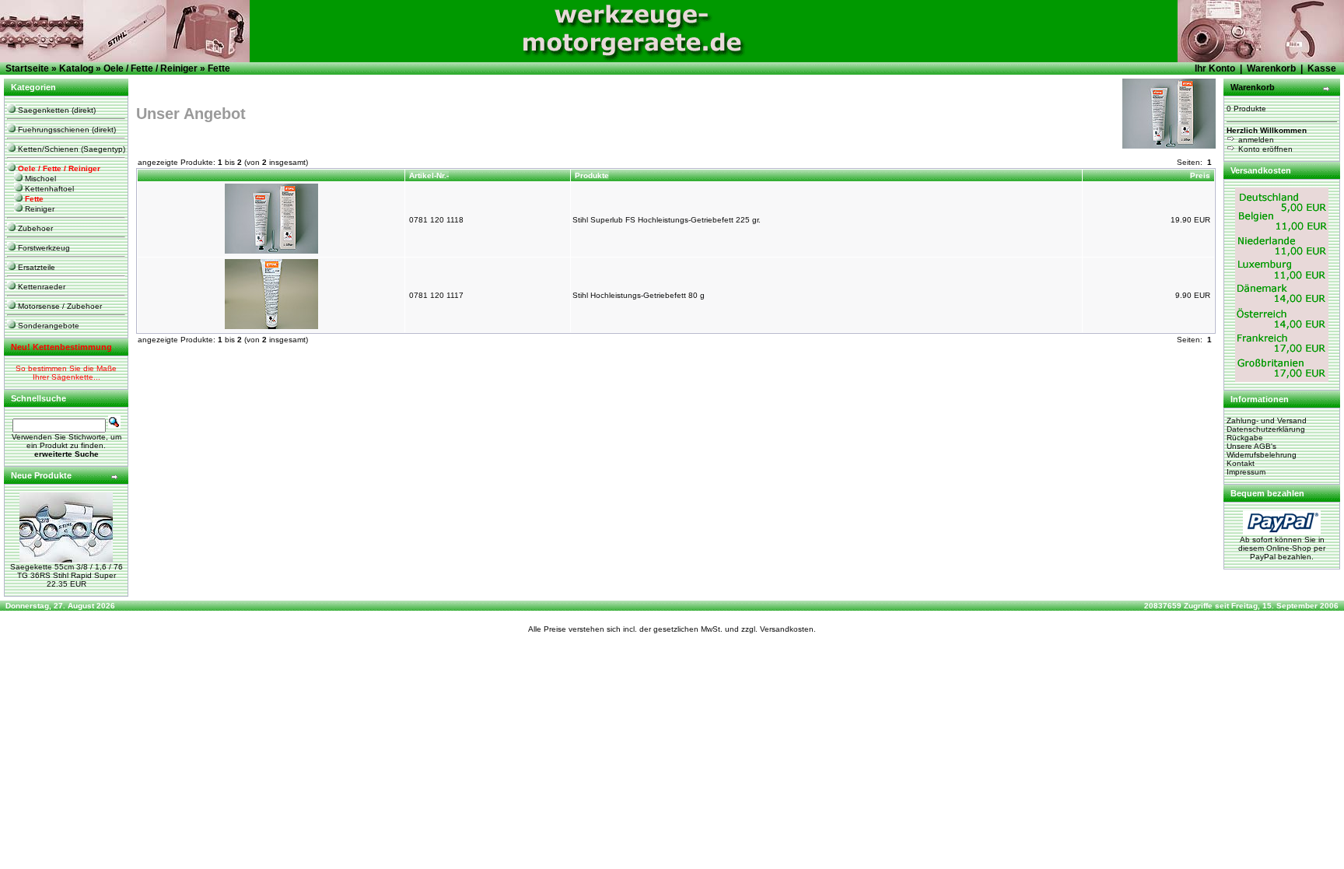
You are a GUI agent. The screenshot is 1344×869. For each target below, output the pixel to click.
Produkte (592, 175)
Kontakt (1241, 463)
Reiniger (38, 209)
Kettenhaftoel (48, 188)
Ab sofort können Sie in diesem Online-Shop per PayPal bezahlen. (1281, 548)
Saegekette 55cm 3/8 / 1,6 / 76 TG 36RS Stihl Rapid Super (66, 571)
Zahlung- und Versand (1267, 420)
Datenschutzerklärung (1266, 429)
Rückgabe (1245, 437)
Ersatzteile (35, 267)
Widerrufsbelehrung (1262, 454)
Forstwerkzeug (43, 248)
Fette (219, 68)
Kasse (1321, 68)
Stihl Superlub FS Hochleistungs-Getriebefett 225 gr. (666, 219)
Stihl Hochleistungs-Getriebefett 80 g (638, 295)
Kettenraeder (40, 286)
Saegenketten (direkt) (56, 110)
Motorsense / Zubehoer (59, 306)
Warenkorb (1271, 68)
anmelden (1255, 139)
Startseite (27, 68)
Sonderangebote (47, 325)
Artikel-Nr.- (429, 175)
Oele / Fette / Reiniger (150, 68)
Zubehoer (34, 228)
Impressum (1246, 472)
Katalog (76, 68)
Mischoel (39, 178)
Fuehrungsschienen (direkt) (66, 129)
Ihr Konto (1215, 68)
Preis (1200, 175)
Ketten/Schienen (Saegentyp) (70, 149)
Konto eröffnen (1264, 149)
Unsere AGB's (1251, 446)
